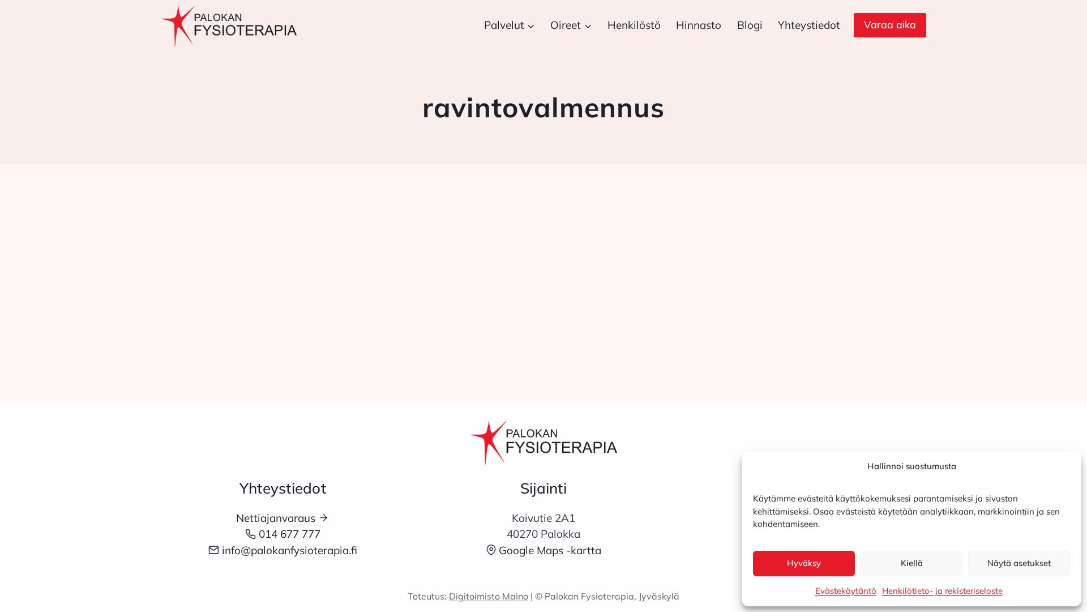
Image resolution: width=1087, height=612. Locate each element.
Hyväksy (804, 563)
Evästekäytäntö (845, 590)
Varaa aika (890, 24)
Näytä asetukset (1019, 563)
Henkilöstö (634, 25)
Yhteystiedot (809, 25)
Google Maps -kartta (550, 550)
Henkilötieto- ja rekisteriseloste (942, 590)
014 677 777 (289, 534)
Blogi (750, 25)
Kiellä (912, 563)
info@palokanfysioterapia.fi (289, 550)
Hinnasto (698, 25)
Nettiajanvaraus (275, 518)
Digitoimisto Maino (488, 596)
